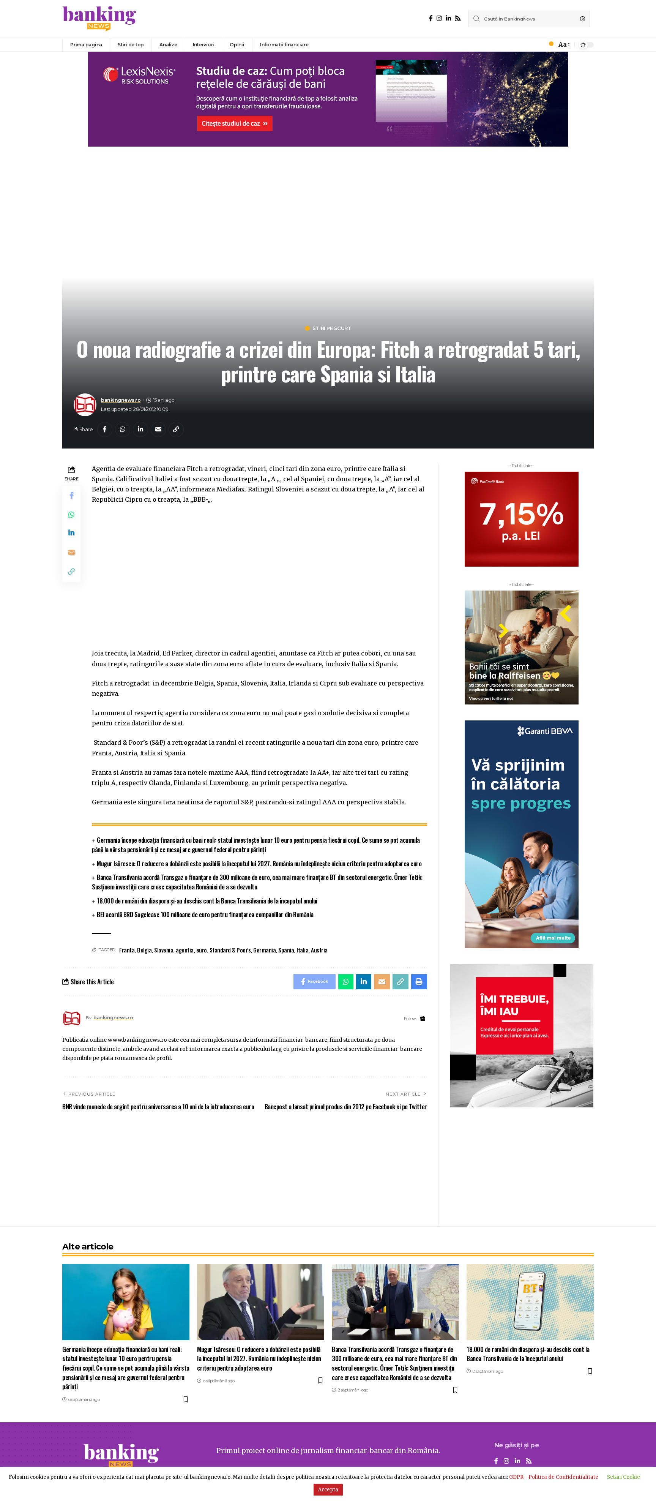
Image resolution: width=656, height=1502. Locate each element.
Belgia (144, 950)
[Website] (422, 1019)
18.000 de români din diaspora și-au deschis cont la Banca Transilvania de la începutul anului (207, 900)
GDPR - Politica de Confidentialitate (553, 1477)
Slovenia (163, 950)
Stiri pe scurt (331, 328)
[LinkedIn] (448, 18)
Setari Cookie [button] (623, 1477)
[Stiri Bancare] (99, 19)
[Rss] (458, 18)
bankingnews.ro (120, 400)
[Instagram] (439, 18)
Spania (286, 950)
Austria (319, 950)
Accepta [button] (328, 1489)
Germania (264, 950)
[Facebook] (431, 18)
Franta (126, 950)
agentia (185, 950)
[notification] (549, 45)
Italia (302, 950)
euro (201, 950)
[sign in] (538, 45)
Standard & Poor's (230, 950)
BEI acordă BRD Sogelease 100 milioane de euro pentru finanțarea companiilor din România (205, 914)
